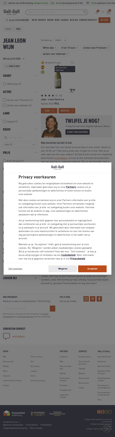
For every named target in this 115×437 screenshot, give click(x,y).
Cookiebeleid (68, 255)
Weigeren (62, 269)
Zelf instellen (15, 269)
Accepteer (92, 269)
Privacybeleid (77, 259)
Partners (71, 187)
